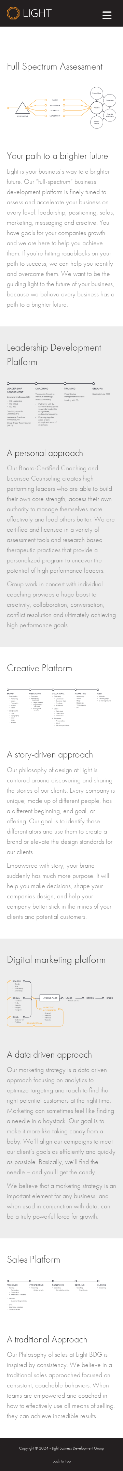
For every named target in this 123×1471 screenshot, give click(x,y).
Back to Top (62, 1461)
